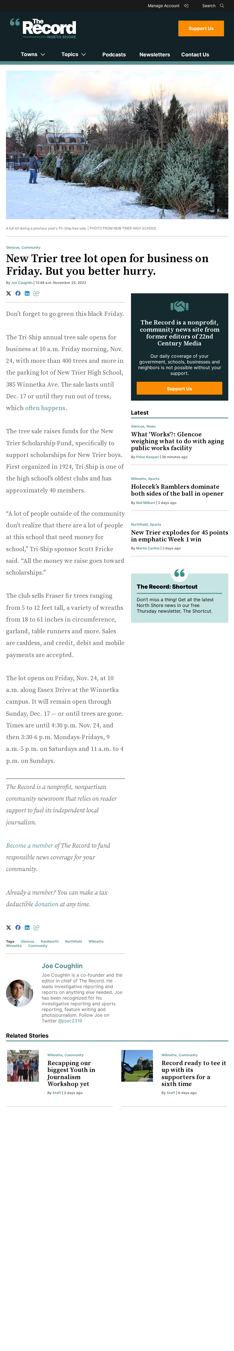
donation (46, 904)
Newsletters (155, 55)
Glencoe (12, 247)
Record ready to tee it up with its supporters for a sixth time (194, 1073)
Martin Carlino (148, 548)
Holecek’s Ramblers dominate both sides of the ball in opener (177, 490)
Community (31, 247)
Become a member (29, 846)
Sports (154, 478)
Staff (57, 1093)
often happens (45, 408)
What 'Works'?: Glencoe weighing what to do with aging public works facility (177, 441)
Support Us (201, 28)
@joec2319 (70, 1021)
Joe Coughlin (22, 282)
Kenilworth (49, 941)
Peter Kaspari (147, 457)
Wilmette (96, 941)
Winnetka (14, 945)
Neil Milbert (145, 503)
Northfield (73, 941)
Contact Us (195, 55)
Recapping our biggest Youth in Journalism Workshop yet (71, 1073)
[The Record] (43, 28)
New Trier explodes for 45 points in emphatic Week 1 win (179, 536)
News (151, 426)
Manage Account (164, 5)
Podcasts (114, 55)
